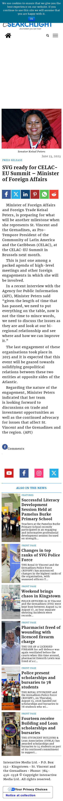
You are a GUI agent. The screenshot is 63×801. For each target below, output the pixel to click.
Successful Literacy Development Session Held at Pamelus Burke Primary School (40, 509)
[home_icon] (8, 35)
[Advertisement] (31, 72)
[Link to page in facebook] (6, 194)
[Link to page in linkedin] (25, 194)
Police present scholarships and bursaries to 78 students (38, 680)
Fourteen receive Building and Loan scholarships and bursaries (40, 725)
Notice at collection (21, 795)
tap (55, 35)
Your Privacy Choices (31, 789)
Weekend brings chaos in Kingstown (41, 593)
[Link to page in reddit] (53, 194)
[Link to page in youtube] (9, 473)
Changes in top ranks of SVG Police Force (41, 555)
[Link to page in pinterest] (34, 194)
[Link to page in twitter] (15, 194)
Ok (31, 18)
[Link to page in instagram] (38, 473)
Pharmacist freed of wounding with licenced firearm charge (41, 634)
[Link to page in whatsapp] (44, 194)
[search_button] (47, 35)
